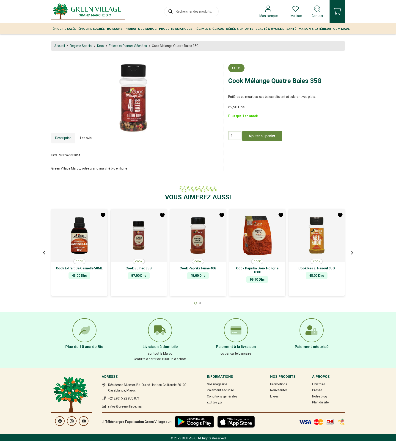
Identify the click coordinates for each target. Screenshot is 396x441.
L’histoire (318, 384)
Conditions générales (222, 396)
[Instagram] (72, 421)
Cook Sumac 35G (139, 268)
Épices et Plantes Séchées (128, 46)
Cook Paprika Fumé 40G (198, 268)
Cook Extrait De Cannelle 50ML (79, 268)
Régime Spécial (81, 46)
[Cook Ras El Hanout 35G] (317, 235)
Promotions (278, 384)
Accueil (59, 46)
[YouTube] (83, 421)
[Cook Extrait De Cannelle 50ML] (79, 235)
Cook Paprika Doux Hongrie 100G (257, 270)
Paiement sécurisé (220, 390)
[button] (212, 70)
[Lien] (88, 11)
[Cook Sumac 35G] (139, 235)
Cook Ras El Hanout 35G (316, 268)
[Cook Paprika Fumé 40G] (198, 235)
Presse (317, 390)
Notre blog (319, 396)
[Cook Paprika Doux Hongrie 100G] (257, 235)
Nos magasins (217, 384)
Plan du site (320, 402)
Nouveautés (279, 390)
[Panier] (337, 11)
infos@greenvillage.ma (125, 406)
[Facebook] (60, 421)
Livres (274, 396)
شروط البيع (214, 402)
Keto (100, 46)
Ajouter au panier (262, 136)
